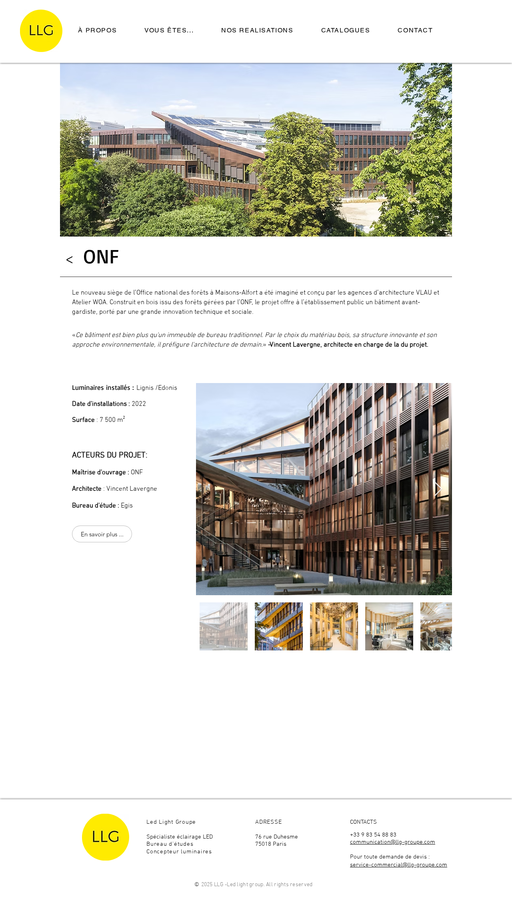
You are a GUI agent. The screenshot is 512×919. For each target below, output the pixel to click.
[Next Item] (438, 489)
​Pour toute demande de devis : (390, 857)
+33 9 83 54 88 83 (373, 835)
